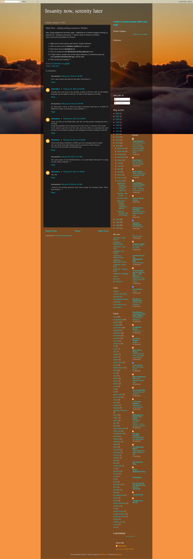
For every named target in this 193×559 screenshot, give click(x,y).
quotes (115, 357)
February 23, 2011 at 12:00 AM (74, 140)
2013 (118, 140)
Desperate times (138, 263)
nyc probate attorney (120, 299)
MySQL (116, 384)
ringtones (116, 439)
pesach (115, 436)
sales (115, 376)
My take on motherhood (137, 300)
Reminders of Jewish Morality (138, 406)
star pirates (117, 307)
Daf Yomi (116, 279)
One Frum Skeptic (136, 339)
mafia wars (55, 66)
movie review (118, 362)
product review (118, 511)
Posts (118, 99)
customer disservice (120, 410)
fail (114, 479)
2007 (118, 228)
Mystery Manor (118, 368)
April (119, 172)
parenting (116, 506)
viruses (115, 524)
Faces (135, 291)
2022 (118, 113)
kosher (115, 498)
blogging (116, 408)
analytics (116, 458)
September (121, 157)
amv (114, 373)
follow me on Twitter (140, 34)
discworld (116, 471)
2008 (118, 225)
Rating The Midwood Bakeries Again (138, 380)
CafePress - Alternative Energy (119, 261)
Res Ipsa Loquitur (136, 434)
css (114, 468)
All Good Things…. (139, 226)
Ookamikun (55, 89)
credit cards (117, 466)
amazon (116, 455)
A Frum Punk (137, 289)
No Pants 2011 (122, 198)
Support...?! (136, 342)
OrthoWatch (137, 477)
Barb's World (137, 171)
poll (114, 508)
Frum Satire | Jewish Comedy (139, 184)
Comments (120, 103)
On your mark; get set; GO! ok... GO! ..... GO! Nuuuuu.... (139, 273)
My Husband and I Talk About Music (138, 438)
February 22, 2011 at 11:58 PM (74, 119)
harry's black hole (119, 428)
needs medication (119, 503)
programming (118, 319)
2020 (118, 119)
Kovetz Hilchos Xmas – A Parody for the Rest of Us (138, 188)
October (120, 154)
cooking (116, 325)
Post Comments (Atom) (63, 235)
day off (115, 415)
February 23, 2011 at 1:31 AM (71, 184)
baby (115, 460)
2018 (118, 125)
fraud (115, 487)
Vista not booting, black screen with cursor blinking (138, 355)
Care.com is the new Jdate (138, 247)
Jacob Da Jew (138, 495)
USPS (115, 370)
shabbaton (117, 442)
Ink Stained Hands (137, 328)
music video (117, 327)
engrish (116, 354)
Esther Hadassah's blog (139, 470)
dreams (116, 474)
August (120, 160)
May (119, 169)
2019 (118, 122)
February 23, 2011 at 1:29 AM (73, 172)
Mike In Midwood (139, 377)
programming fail (119, 514)
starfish (115, 360)
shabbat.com (117, 522)
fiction (115, 482)
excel (115, 476)
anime (115, 386)
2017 (118, 128)
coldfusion (116, 333)
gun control (117, 397)
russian (115, 519)
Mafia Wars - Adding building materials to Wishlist (122, 204)
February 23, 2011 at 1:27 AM (71, 157)
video (115, 317)
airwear (116, 291)
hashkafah (117, 302)
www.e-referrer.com (130, 536)
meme (115, 400)
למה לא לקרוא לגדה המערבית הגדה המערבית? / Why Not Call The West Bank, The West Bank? (139, 147)
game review (117, 394)
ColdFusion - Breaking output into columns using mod (121, 186)
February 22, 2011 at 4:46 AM (71, 76)
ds (114, 389)
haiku (115, 426)
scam (115, 402)
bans (115, 463)
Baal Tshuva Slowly (137, 351)
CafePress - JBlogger (120, 274)
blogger (116, 405)
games (115, 420)
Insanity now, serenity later (74, 10)
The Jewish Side (139, 390)
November (121, 151)
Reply (53, 82)
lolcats (115, 500)
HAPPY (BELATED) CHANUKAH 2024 (139, 174)
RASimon (103, 554)
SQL (114, 351)
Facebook (116, 335)
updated (116, 330)
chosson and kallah (120, 294)
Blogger (119, 554)
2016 (118, 131)
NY (114, 346)
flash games (117, 484)
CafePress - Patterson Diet (118, 256)
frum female (137, 160)
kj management (118, 495)
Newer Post (51, 231)
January (120, 181)
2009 (118, 222)
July (119, 163)
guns (115, 423)
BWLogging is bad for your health (138, 416)
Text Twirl (116, 450)
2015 (118, 134)
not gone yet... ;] (138, 331)
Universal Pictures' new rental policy (122, 213)
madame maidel (138, 244)
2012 (118, 143)
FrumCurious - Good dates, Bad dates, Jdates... (139, 314)
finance (115, 417)
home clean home (119, 304)
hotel (115, 492)
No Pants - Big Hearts (122, 194)
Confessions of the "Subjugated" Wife (138, 258)
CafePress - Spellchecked (118, 243)
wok (114, 527)
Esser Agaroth (138, 141)
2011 (118, 146)
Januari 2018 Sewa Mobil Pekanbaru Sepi (139, 213)
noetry (115, 365)
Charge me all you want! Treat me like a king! (139, 279)
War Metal (116, 452)
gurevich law (117, 296)
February (120, 178)
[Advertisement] (139, 96)
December (121, 148)
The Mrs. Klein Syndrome (137, 303)
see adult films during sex (137, 318)
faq (114, 392)
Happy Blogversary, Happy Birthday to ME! (139, 452)
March (119, 175)
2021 (118, 116)
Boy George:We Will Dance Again (138, 163)
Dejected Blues (137, 236)
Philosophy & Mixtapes (138, 209)
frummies (116, 338)
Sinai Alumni (117, 281)
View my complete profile (124, 549)
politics (115, 381)
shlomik (116, 322)
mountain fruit (118, 433)
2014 (118, 137)
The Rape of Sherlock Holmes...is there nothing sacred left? (139, 423)
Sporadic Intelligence (137, 224)
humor (115, 341)
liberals (115, 378)
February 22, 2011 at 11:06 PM (72, 104)
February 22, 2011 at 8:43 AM (73, 89)
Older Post (103, 231)
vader (115, 444)
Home (77, 231)
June (119, 166)
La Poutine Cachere (137, 402)
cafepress (116, 343)
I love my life (137, 365)
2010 (118, 219)
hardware (116, 490)
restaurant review (119, 516)
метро (115, 447)
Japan (115, 349)
